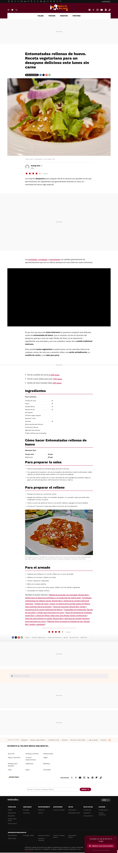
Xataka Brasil (12, 838)
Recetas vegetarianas (39, 637)
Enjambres (29, 763)
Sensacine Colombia (41, 839)
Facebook (93, 10)
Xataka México (12, 835)
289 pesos (57, 383)
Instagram (97, 10)
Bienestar (46, 763)
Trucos (51, 16)
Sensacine (41, 810)
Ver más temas (14, 777)
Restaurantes (48, 754)
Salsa (27, 770)
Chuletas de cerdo (54, 740)
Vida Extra (26, 813)
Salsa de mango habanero (38, 740)
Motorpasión (72, 810)
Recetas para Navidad (12, 765)
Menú (8, 10)
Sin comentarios (33, 75)
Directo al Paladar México (59, 836)
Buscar (16, 10)
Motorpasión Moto (74, 813)
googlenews (105, 10)
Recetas (64, 16)
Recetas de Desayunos (54, 637)
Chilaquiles (24, 740)
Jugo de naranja (93, 740)
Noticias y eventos (32, 754)
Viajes (41, 16)
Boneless (65, 740)
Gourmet (11, 754)
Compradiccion (88, 816)
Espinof (40, 813)
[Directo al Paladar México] (59, 7)
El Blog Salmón (103, 810)
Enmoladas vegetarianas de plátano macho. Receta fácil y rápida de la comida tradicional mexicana (58, 600)
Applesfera (11, 816)
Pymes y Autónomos (102, 813)
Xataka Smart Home (12, 819)
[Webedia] (13, 799)
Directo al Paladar (59, 810)
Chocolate (47, 770)
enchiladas (32, 259)
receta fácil (75, 637)
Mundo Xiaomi (12, 823)
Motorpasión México (72, 836)
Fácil (66, 637)
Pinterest (89, 10)
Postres (76, 16)
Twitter (43, 75)
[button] (36, 166)
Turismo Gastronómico (31, 759)
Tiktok (109, 10)
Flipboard (46, 75)
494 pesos (57, 379)
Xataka (10, 810)
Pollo (10, 770)
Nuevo (12, 10)
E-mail (49, 75)
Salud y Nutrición (14, 757)
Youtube (101, 10)
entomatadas (54, 259)
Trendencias (87, 810)
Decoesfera (87, 813)
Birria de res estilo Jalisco (78, 740)
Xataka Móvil (12, 813)
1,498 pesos (54, 374)
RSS (88, 777)
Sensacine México (43, 835)
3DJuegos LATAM (28, 835)
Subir (104, 800)
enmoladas (42, 259)
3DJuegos (26, 810)
